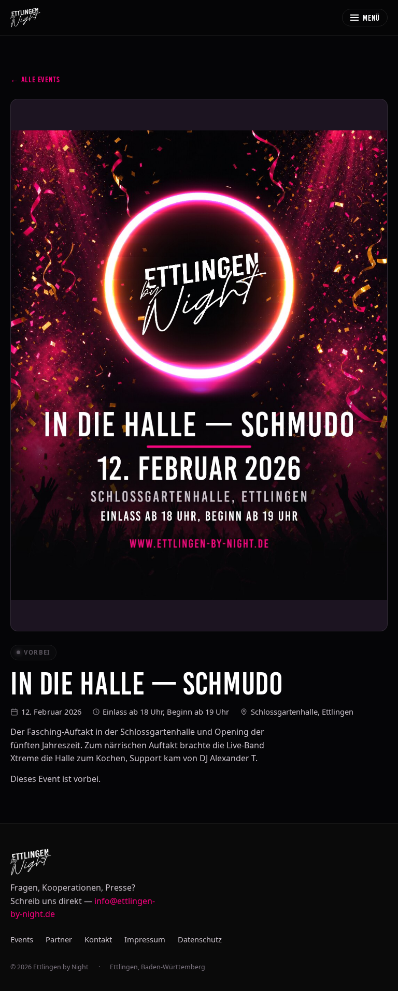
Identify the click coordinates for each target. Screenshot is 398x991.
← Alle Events (35, 79)
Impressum (144, 939)
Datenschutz (200, 939)
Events (21, 939)
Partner (59, 939)
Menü (371, 18)
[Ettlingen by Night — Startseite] (25, 17)
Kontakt (98, 939)
